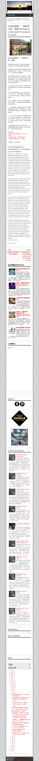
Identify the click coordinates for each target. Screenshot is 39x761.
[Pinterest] (22, 406)
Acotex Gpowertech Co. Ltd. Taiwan (23, 757)
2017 (12, 678)
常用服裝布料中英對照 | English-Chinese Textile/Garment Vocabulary (22, 456)
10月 (13, 687)
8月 (13, 690)
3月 (13, 741)
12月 (13, 683)
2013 (12, 749)
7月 (13, 692)
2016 (12, 679)
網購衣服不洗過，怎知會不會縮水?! (17, 137)
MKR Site (21, 760)
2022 (12, 670)
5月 (13, 738)
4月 (13, 739)
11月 (13, 685)
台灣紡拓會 (16, 142)
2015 (12, 681)
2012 (12, 750)
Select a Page (11, 15)
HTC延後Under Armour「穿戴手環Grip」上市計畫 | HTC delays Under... (19, 704)
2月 (13, 743)
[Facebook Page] (16, 406)
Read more (18, 280)
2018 (12, 676)
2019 (12, 674)
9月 (13, 689)
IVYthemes (16, 760)
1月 (13, 745)
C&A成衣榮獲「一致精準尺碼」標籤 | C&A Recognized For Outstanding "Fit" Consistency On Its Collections (19, 30)
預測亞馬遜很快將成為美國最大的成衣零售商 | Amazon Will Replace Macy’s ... (20, 699)
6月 (13, 736)
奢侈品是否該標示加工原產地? (18, 711)
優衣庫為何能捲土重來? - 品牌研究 (17, 138)
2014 (12, 747)
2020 (12, 672)
